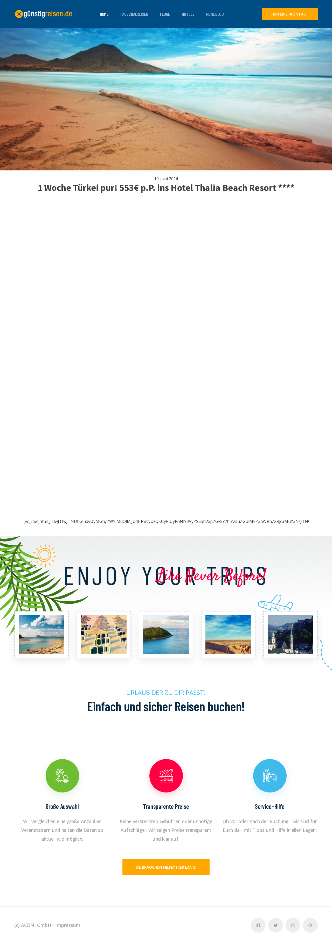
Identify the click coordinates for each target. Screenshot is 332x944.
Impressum (67, 925)
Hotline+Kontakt (289, 14)
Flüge (165, 14)
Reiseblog (215, 14)
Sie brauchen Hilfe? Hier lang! (166, 867)
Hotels (188, 14)
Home (104, 14)
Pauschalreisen (134, 14)
